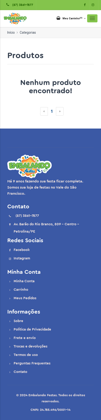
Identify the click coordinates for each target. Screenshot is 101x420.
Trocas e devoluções (30, 346)
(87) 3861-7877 (21, 4)
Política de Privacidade (32, 329)
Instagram (22, 258)
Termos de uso (26, 355)
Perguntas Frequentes (32, 363)
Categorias (28, 32)
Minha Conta (24, 281)
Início (11, 32)
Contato (20, 372)
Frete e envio (25, 338)
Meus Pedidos (25, 298)
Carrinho (21, 289)
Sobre (18, 321)
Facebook (22, 250)
